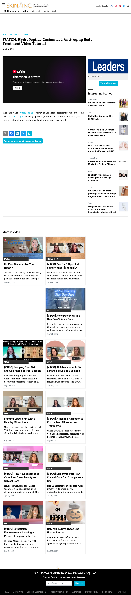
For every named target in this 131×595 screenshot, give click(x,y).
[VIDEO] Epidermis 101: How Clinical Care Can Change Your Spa (65, 477)
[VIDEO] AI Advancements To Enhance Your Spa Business (64, 369)
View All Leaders (108, 83)
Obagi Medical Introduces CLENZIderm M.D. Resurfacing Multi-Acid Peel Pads (102, 209)
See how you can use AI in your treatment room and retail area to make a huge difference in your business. (64, 378)
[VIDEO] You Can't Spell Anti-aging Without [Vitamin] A (64, 266)
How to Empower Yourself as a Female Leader (102, 104)
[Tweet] (23, 133)
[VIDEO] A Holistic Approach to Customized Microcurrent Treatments (65, 422)
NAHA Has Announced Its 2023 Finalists (100, 117)
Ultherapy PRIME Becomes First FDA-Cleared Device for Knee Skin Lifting (102, 133)
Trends (90, 142)
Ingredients (52, 259)
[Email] (5, 133)
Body (90, 187)
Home (5, 35)
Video (26, 35)
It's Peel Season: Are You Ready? (19, 266)
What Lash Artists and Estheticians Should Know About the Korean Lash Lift (101, 148)
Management (93, 99)
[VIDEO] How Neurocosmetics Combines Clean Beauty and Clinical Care (21, 477)
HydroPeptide (26, 112)
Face (90, 171)
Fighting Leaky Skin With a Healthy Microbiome (19, 420)
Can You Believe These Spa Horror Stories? (63, 530)
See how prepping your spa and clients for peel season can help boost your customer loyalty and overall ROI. (21, 378)
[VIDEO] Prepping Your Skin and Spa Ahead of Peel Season (22, 369)
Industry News (93, 158)
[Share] (11, 133)
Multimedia (15, 35)
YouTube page (15, 116)
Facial (7, 259)
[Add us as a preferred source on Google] (29, 133)
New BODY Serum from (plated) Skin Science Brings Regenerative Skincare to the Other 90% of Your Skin (102, 194)
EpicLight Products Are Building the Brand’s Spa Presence (99, 178)
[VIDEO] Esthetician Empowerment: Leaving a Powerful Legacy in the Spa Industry (20, 532)
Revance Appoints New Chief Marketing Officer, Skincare (102, 162)
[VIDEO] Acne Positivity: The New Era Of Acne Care (63, 317)
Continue (79, 583)
